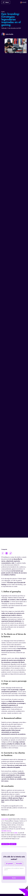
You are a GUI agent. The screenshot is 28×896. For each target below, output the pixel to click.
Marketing (13, 844)
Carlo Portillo (4, 819)
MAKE (15, 833)
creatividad (5, 844)
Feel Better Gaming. (6, 831)
